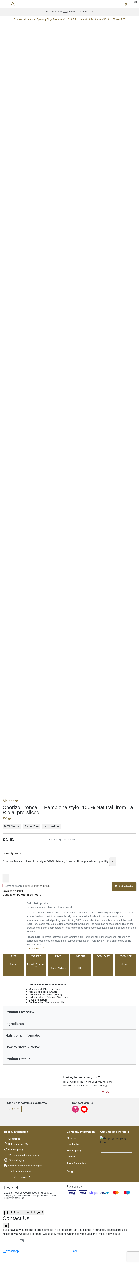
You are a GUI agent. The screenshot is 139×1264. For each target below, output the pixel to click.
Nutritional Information (23, 1035)
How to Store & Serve (22, 1047)
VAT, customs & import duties (23, 1155)
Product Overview (19, 1012)
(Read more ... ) (35, 948)
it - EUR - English (18, 1177)
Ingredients (14, 1024)
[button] (27, 885)
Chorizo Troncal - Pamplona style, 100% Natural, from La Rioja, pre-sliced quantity (55, 861)
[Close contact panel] (6, 1225)
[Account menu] (126, 4)
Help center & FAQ (18, 1144)
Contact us (14, 1138)
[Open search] (12, 4)
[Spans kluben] (69, 4)
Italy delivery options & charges (25, 1165)
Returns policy (15, 1149)
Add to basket (126, 886)
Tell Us (105, 1091)
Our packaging (17, 1160)
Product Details (17, 1059)
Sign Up (14, 1108)
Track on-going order (19, 1171)
